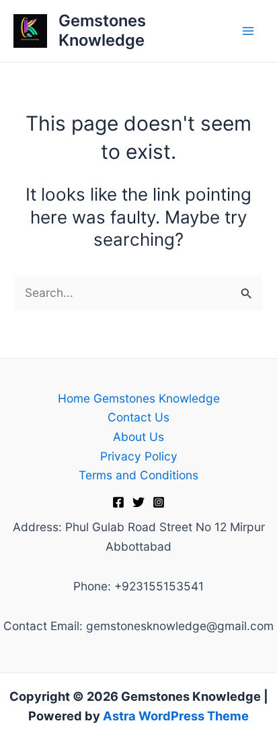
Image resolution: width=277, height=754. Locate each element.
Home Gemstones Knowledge (139, 398)
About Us (138, 437)
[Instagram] (159, 502)
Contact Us (138, 417)
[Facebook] (118, 502)
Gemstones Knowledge (102, 30)
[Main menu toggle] (248, 30)
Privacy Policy (138, 456)
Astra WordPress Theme (176, 715)
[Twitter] (138, 502)
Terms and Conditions (138, 475)
